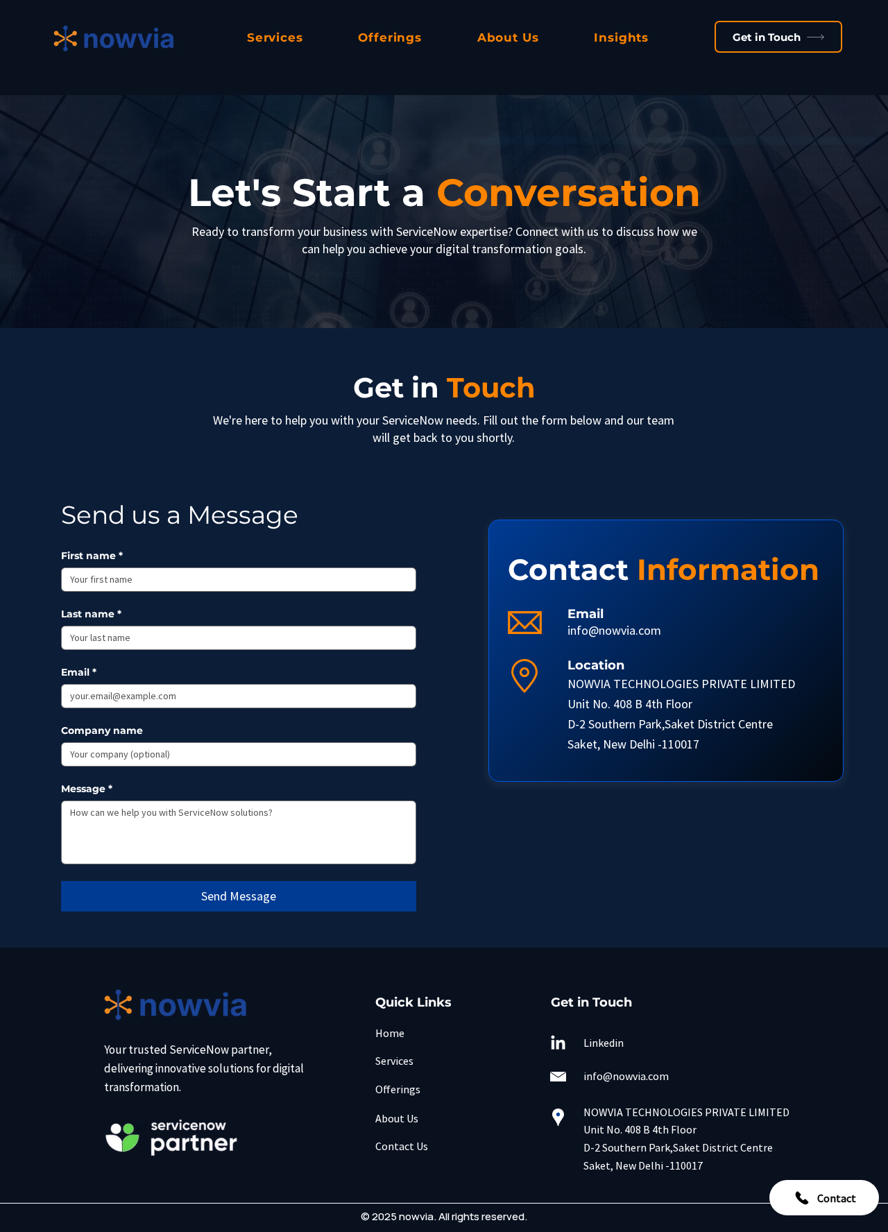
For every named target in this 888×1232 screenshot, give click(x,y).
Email (78, 672)
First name (92, 556)
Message (86, 789)
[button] (275, 37)
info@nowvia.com (614, 630)
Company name (102, 731)
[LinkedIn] (558, 1043)
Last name (91, 614)
